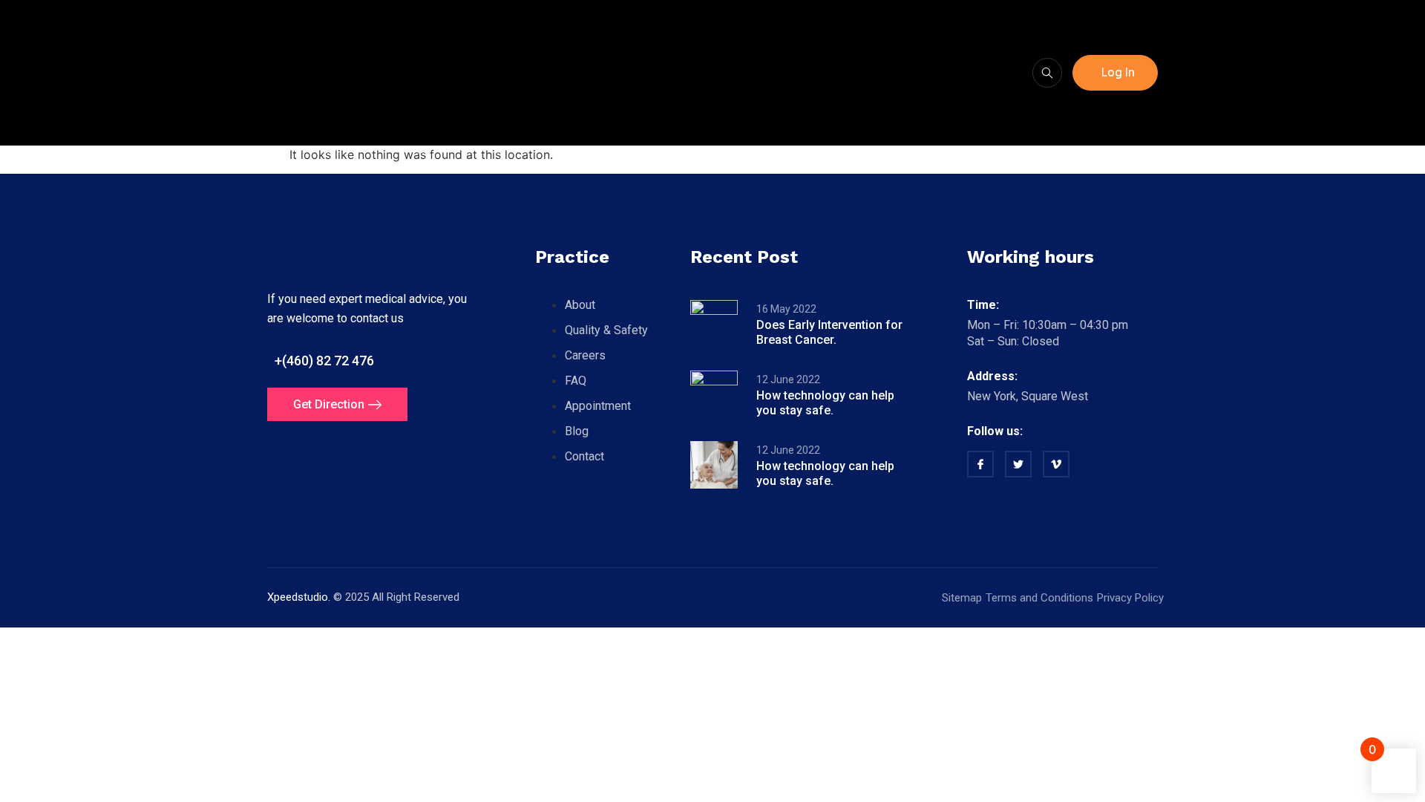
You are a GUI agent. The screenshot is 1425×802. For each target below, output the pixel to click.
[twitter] (1018, 464)
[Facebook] (980, 464)
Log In (1118, 72)
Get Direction (328, 404)
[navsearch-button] (1047, 73)
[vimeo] (1056, 464)
